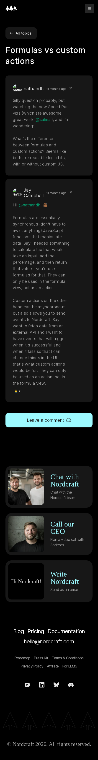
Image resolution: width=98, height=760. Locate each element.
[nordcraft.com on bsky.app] (56, 684)
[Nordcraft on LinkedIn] (41, 684)
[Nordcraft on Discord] (70, 684)
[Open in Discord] (70, 88)
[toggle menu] (89, 8)
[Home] (11, 8)
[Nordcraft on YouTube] (27, 684)
